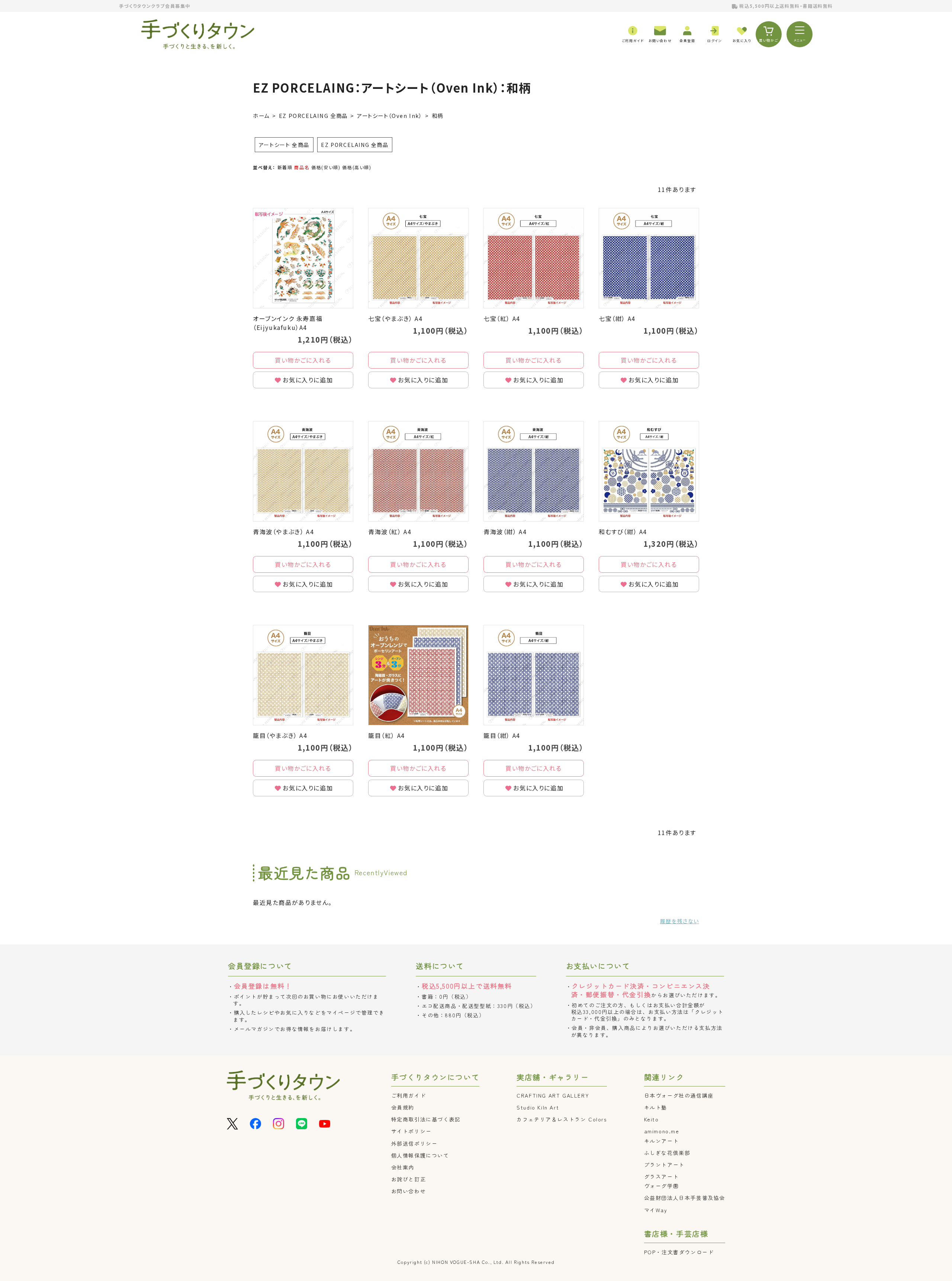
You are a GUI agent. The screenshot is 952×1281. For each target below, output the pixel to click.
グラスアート (661, 1176)
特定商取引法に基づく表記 (426, 1119)
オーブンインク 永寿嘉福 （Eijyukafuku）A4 (291, 323)
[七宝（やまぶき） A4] (418, 258)
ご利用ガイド (408, 1095)
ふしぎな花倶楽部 (667, 1152)
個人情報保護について (420, 1155)
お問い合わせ (408, 1191)
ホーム (261, 115)
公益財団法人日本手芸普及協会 (684, 1197)
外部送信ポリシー (414, 1143)
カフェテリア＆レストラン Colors (562, 1119)
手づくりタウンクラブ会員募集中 (154, 6)
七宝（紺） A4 (617, 318)
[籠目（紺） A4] (533, 675)
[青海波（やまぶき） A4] (303, 471)
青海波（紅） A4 (389, 531)
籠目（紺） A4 (501, 735)
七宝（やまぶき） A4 (395, 318)
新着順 (285, 167)
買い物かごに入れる (303, 360)
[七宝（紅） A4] (533, 258)
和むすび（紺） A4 (623, 531)
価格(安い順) (325, 167)
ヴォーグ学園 (661, 1186)
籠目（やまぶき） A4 (280, 735)
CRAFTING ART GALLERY (553, 1095)
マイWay (656, 1210)
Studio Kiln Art (538, 1107)
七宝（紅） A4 (501, 318)
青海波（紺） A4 (505, 531)
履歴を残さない (679, 921)
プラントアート (664, 1164)
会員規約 (402, 1107)
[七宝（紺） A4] (649, 258)
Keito (651, 1119)
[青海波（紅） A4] (418, 471)
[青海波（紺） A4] (533, 471)
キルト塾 (655, 1107)
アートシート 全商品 (284, 144)
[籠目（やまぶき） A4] (303, 675)
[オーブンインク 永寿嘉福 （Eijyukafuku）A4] (303, 258)
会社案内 (402, 1167)
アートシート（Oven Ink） (389, 115)
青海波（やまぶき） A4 (283, 531)
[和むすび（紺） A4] (649, 471)
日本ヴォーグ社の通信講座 (679, 1095)
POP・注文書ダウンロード (679, 1252)
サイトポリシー (411, 1131)
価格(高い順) (356, 167)
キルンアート (661, 1140)
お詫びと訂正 (408, 1179)
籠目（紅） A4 (386, 735)
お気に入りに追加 (308, 379)
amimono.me (661, 1131)
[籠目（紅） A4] (418, 675)
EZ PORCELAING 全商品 (313, 115)
